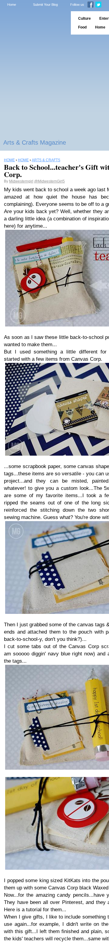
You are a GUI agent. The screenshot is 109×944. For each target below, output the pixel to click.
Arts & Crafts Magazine (34, 142)
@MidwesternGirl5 (49, 181)
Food (82, 27)
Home (11, 4)
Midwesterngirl (21, 181)
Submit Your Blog (45, 4)
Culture (84, 18)
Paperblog (33, 22)
